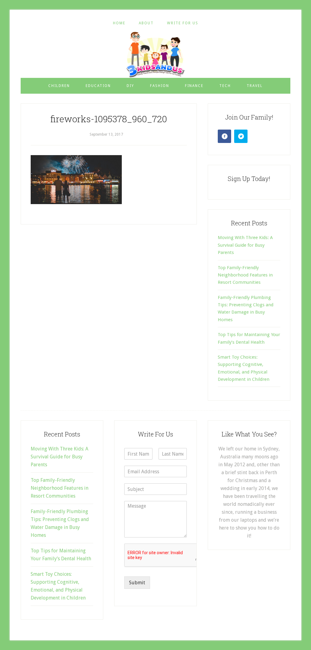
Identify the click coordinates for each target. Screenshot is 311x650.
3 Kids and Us (155, 54)
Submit (137, 583)
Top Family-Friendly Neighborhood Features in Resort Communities (245, 275)
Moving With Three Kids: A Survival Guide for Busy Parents (245, 245)
